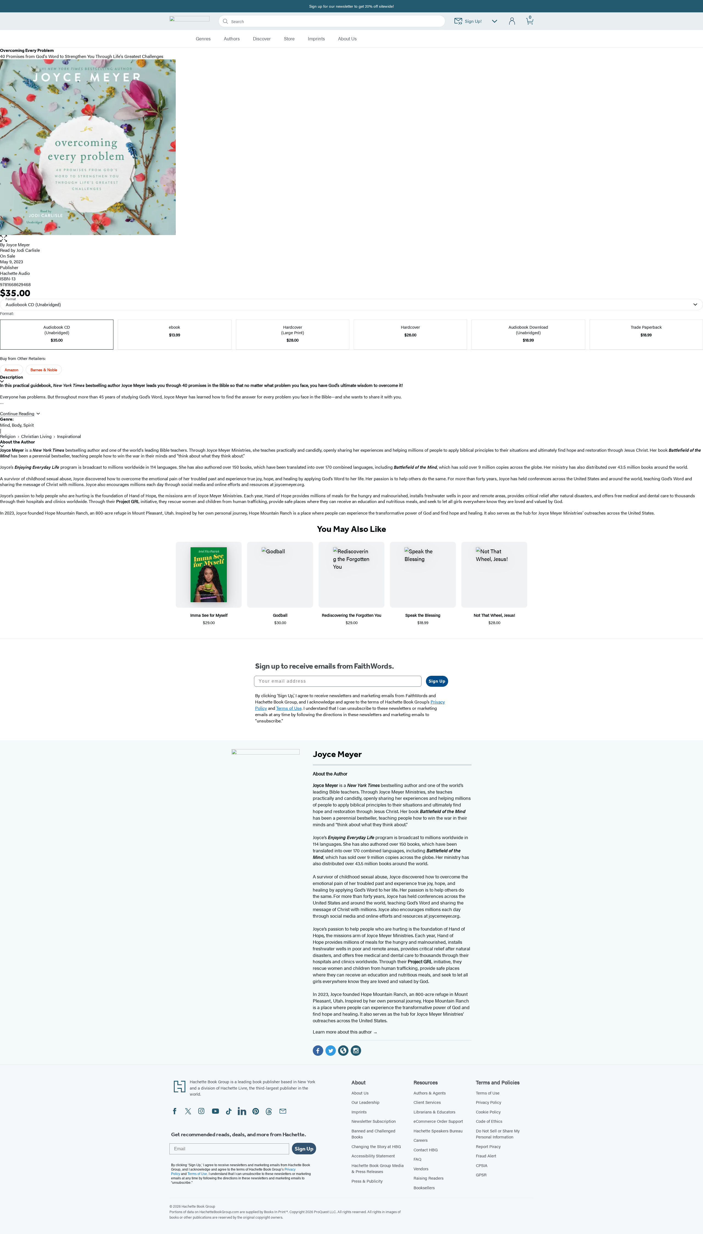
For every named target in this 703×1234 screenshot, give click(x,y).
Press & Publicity (367, 1181)
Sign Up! (473, 21)
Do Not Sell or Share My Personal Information (498, 1134)
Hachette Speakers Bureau (438, 1131)
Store (289, 39)
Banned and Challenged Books (373, 1134)
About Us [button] (347, 39)
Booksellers (424, 1187)
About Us (360, 1093)
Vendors (421, 1168)
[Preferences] (494, 21)
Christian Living (36, 436)
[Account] (512, 21)
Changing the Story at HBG (376, 1146)
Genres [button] (203, 39)
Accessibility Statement (373, 1155)
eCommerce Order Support (438, 1121)
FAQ (417, 1159)
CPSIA (481, 1165)
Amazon (11, 369)
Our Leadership (366, 1102)
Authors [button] (232, 39)
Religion (8, 436)
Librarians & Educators (434, 1112)
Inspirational (69, 436)
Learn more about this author (343, 1031)
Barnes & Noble (43, 369)
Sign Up (437, 681)
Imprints (316, 39)
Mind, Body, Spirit (17, 425)
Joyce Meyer (18, 244)
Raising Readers (428, 1178)
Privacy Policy (488, 1102)
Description (11, 377)
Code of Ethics (489, 1121)
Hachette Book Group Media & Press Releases (378, 1168)
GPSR (481, 1174)
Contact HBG (426, 1149)
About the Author (17, 442)
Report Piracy (488, 1146)
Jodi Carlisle (28, 250)
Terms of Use (488, 1093)
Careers (421, 1140)
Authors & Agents (430, 1093)
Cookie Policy (488, 1112)
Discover (262, 39)
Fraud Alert (486, 1155)
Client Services (427, 1102)
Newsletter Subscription (374, 1121)
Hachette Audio (15, 273)
